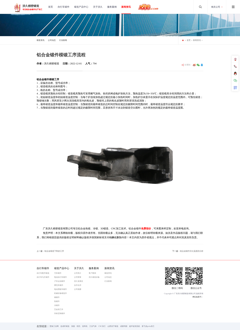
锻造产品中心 (81, 7)
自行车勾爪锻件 (43, 277)
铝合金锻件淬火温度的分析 (191, 251)
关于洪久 (97, 7)
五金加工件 (58, 309)
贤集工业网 (54, 326)
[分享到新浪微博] (194, 65)
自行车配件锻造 (43, 273)
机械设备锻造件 (60, 293)
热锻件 (57, 301)
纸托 (78, 326)
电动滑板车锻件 (60, 289)
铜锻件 (57, 297)
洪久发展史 (78, 281)
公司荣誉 (77, 277)
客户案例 (92, 273)
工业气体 (93, 326)
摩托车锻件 (58, 285)
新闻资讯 (126, 7)
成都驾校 (123, 326)
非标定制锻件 (59, 313)
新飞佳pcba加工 (148, 326)
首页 (50, 7)
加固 (73, 326)
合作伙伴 (77, 285)
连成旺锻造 (64, 326)
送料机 (85, 326)
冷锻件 (57, 305)
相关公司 (215, 7)
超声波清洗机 (134, 326)
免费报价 (146, 228)
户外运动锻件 (59, 281)
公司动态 (52, 40)
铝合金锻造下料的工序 (54, 251)
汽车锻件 (57, 273)
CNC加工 (102, 326)
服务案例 (112, 7)
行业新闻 (63, 40)
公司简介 (77, 273)
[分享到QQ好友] (201, 65)
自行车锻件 (63, 7)
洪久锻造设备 (94, 277)
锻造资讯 (40, 40)
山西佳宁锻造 (113, 326)
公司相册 (77, 289)
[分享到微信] (198, 65)
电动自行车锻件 (60, 277)
